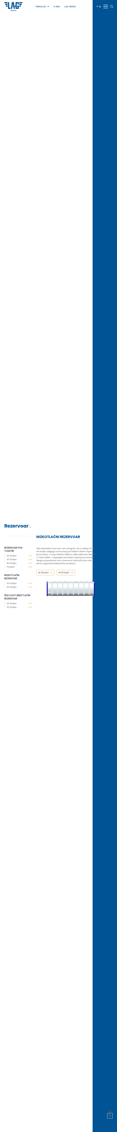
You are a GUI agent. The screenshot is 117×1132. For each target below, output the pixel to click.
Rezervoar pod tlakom (13, 549)
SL (100, 7)
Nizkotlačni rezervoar (11, 577)
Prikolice (41, 6)
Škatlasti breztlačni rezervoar (17, 597)
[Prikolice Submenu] (48, 6)
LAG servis (70, 6)
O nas (57, 6)
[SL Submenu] (96, 6)
